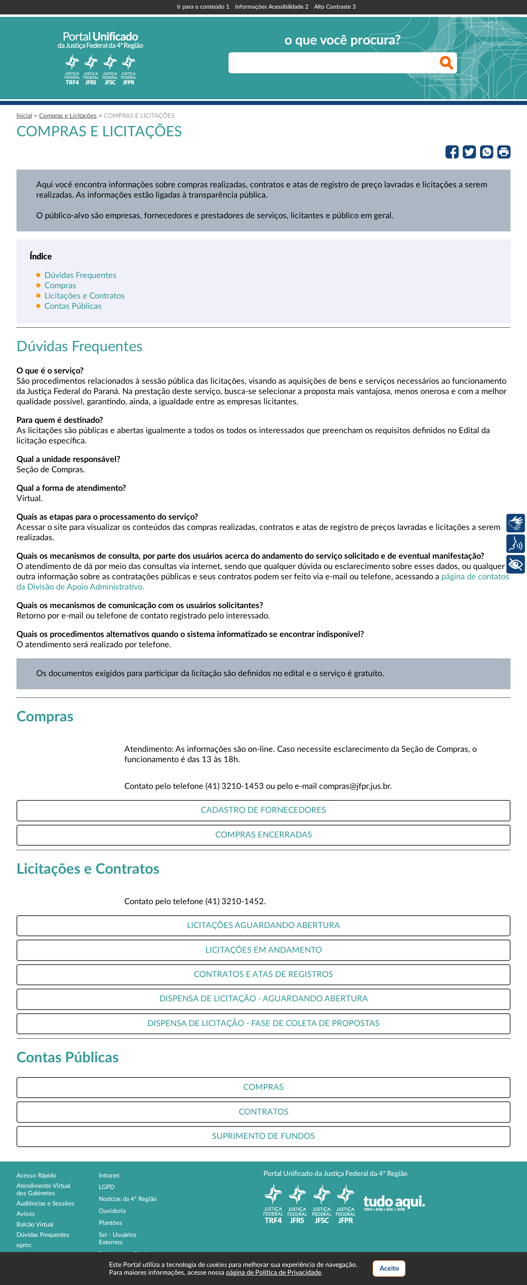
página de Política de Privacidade (273, 1272)
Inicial (24, 116)
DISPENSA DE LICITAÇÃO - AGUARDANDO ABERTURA (263, 999)
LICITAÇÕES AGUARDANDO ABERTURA (263, 925)
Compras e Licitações (68, 116)
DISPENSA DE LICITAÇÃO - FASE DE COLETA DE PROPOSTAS (263, 1023)
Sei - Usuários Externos (118, 1238)
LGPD (106, 1187)
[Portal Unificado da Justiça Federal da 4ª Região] (100, 58)
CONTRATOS (264, 1112)
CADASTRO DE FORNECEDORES (263, 810)
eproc (24, 1245)
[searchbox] (343, 62)
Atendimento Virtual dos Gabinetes (43, 1189)
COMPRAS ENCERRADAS (263, 835)
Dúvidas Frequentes (80, 275)
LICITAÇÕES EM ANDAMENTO (263, 950)
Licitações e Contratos (84, 296)
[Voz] (515, 543)
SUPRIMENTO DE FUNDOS (263, 1136)
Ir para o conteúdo (203, 7)
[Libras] (515, 523)
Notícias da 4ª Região (128, 1199)
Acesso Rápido (36, 1176)
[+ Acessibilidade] (515, 564)
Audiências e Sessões (45, 1204)
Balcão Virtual (35, 1225)
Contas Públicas (73, 306)
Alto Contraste (335, 7)
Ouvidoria (112, 1211)
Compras (60, 286)
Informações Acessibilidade (271, 7)
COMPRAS (263, 1087)
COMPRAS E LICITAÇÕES (139, 116)
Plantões (110, 1223)
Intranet (109, 1176)
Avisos (25, 1214)
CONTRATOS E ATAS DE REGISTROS (263, 974)
